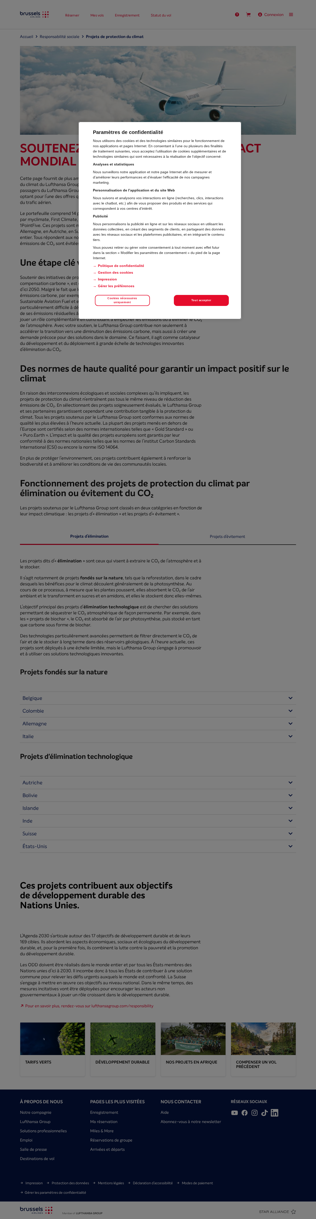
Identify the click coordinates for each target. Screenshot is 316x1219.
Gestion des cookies (115, 272)
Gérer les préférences (116, 286)
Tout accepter (201, 300)
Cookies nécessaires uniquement (122, 300)
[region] (160, 220)
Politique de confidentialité (121, 266)
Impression (107, 279)
